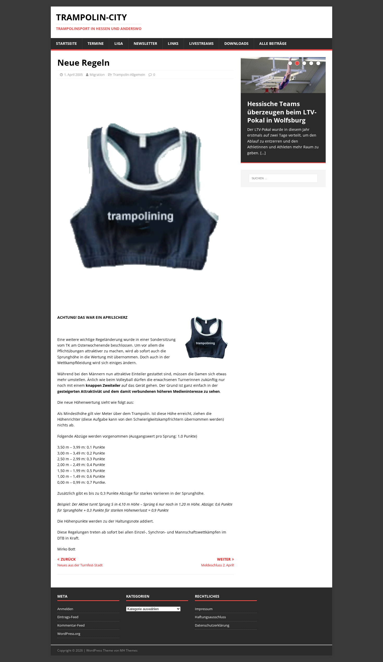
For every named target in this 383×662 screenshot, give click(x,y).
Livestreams (201, 43)
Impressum (204, 608)
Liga (118, 43)
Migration (97, 74)
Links (173, 43)
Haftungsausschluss (210, 617)
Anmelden (65, 608)
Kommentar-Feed (71, 625)
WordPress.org (68, 633)
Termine (96, 43)
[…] (263, 152)
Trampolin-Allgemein (129, 74)
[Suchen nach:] (283, 178)
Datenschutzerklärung (212, 625)
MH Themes (129, 650)
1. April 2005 (73, 74)
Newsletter (145, 43)
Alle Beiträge (273, 43)
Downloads (236, 43)
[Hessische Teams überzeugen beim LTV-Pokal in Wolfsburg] (283, 75)
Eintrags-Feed (67, 617)
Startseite (66, 43)
